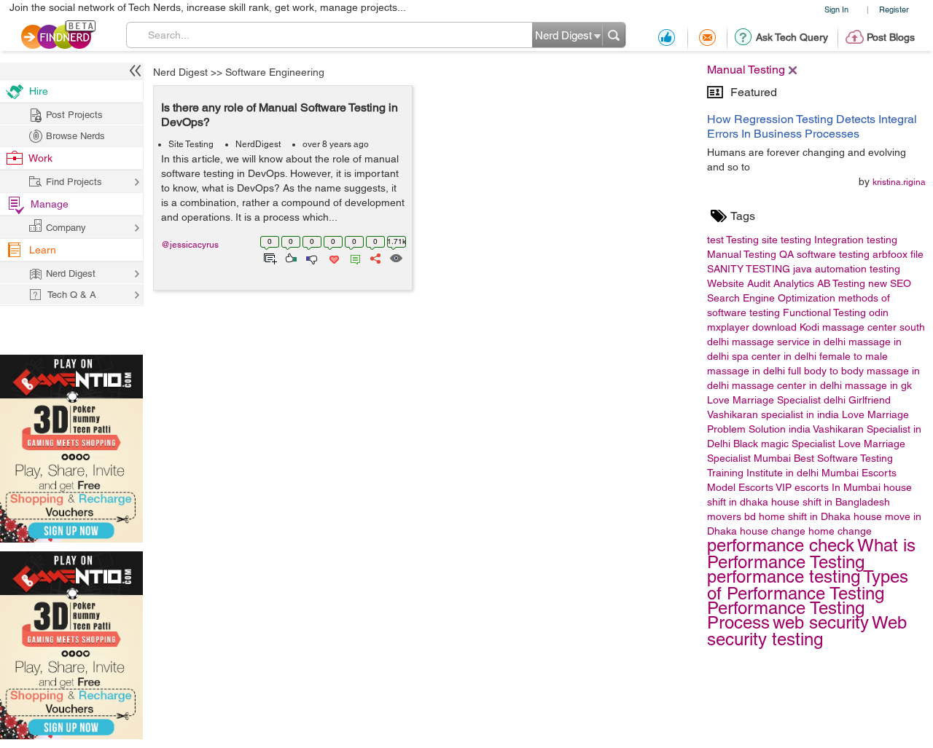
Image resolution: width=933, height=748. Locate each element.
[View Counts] (395, 257)
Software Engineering (274, 72)
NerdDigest (258, 144)
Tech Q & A (71, 294)
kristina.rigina (899, 182)
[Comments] (353, 257)
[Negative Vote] (311, 257)
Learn (42, 250)
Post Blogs (891, 37)
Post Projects (74, 114)
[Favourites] (332, 257)
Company (66, 227)
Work (40, 158)
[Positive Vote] (290, 257)
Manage (50, 204)
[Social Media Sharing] (374, 257)
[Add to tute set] (268, 257)
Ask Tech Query (792, 37)
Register (894, 9)
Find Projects (74, 181)
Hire (38, 91)
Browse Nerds (75, 135)
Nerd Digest (180, 72)
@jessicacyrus (190, 245)
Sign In (836, 9)
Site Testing (191, 144)
